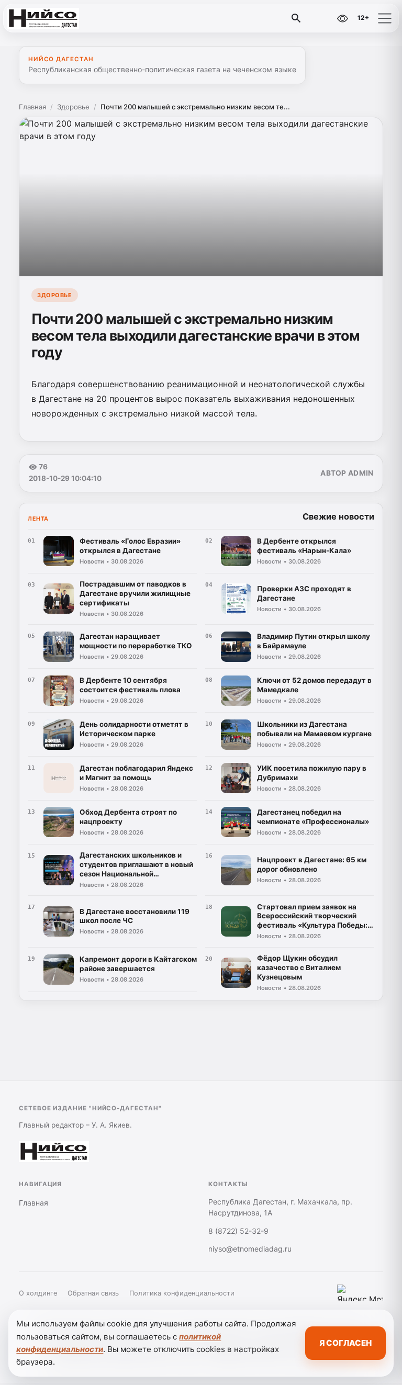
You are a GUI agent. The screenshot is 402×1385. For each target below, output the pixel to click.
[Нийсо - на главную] (51, 18)
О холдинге (38, 1293)
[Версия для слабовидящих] (342, 18)
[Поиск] (296, 18)
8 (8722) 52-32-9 (238, 1230)
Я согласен (345, 1343)
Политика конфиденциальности (181, 1293)
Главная (32, 107)
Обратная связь (93, 1293)
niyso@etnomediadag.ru (250, 1248)
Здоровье (73, 107)
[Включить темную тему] (320, 18)
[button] (385, 18)
